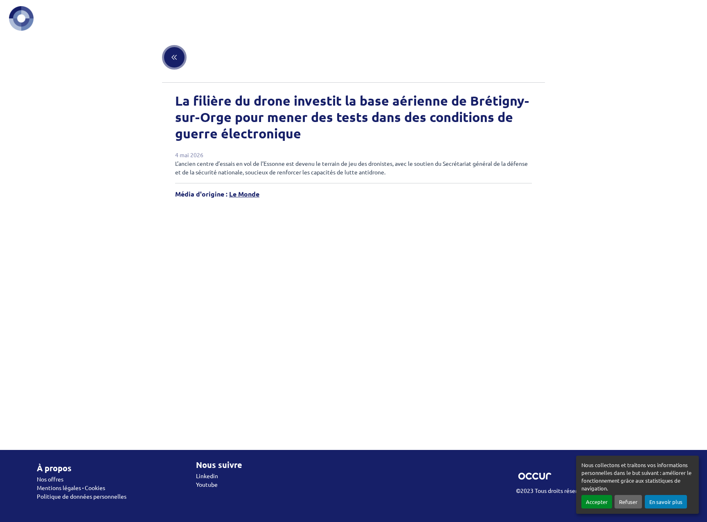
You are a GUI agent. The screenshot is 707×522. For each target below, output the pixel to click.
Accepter (597, 501)
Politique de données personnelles (81, 496)
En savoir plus (665, 501)
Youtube (207, 484)
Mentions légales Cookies (71, 487)
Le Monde (244, 194)
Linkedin (207, 475)
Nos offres (50, 479)
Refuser (628, 501)
